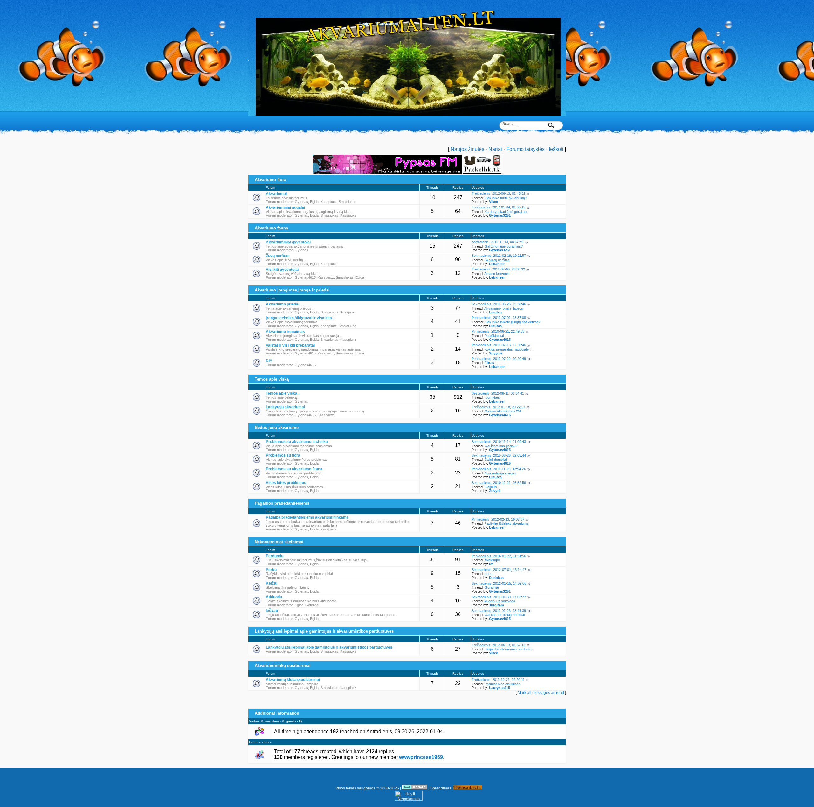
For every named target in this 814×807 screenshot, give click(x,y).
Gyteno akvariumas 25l (503, 411)
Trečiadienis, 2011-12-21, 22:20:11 (498, 680)
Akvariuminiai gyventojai (288, 242)
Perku (271, 569)
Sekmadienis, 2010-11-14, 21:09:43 (499, 442)
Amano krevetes (497, 274)
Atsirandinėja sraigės (500, 473)
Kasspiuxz (329, 202)
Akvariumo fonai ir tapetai (503, 308)
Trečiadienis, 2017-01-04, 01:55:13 (498, 207)
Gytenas (301, 202)
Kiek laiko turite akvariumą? (506, 198)
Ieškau (272, 610)
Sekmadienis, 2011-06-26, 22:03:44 (499, 455)
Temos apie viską (272, 379)
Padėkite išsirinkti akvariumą (506, 523)
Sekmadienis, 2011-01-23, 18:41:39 (499, 611)
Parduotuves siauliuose (503, 684)
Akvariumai (276, 194)
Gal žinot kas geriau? (501, 446)
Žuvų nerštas (278, 256)
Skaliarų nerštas (497, 260)
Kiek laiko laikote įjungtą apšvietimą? (512, 322)
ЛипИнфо (492, 560)
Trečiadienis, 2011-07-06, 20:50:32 (498, 269)
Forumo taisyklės (525, 149)
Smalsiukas (347, 202)
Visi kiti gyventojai (282, 269)
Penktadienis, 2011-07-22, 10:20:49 (499, 359)
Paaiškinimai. (495, 336)
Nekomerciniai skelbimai (279, 541)
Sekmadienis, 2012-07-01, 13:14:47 (499, 570)
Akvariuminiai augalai (285, 207)
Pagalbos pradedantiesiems (282, 503)
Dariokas (496, 577)
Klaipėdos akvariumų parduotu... (509, 649)
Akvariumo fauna (271, 228)
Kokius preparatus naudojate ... (509, 349)
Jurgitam (496, 605)
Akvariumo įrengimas (285, 331)
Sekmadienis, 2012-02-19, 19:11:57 (499, 255)
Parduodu (274, 556)
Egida (314, 202)
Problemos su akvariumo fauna (294, 469)
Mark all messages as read (541, 693)
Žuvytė (494, 491)
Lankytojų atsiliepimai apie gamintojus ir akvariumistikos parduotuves (324, 631)
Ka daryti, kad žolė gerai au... (507, 212)
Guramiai (492, 587)
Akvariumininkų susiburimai (283, 665)
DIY (269, 361)
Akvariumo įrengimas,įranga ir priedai (292, 290)
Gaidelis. (491, 487)
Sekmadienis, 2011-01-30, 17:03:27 (499, 597)
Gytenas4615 (305, 277)
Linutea (495, 312)
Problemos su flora (283, 455)
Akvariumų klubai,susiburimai (293, 679)
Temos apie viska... (283, 393)
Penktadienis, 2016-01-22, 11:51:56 (499, 556)
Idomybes (492, 397)
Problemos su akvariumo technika (297, 441)
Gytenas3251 (500, 215)
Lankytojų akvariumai (285, 407)
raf (491, 564)
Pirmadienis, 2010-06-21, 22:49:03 (498, 331)
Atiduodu (274, 597)
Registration (387, 23)
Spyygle (495, 353)
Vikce (493, 202)
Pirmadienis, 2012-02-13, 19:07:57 (498, 519)
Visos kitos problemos (286, 483)
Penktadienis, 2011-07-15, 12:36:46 (499, 345)
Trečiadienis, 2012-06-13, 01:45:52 (498, 193)
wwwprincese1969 (421, 757)
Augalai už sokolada (499, 601)
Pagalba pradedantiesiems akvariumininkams (307, 517)
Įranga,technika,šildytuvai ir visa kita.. (300, 318)
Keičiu (271, 583)
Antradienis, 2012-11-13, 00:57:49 (497, 242)
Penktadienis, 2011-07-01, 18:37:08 (499, 317)
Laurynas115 (499, 688)
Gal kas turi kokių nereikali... (506, 615)
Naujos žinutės (467, 149)
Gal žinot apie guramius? (504, 246)
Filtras (489, 363)
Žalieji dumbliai (496, 459)
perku (489, 574)
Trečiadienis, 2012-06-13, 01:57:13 (498, 645)
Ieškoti (556, 149)
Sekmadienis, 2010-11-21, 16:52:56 (499, 483)
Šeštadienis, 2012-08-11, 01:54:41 (498, 393)
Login (364, 23)
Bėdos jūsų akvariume (277, 427)
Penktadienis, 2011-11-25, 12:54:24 (499, 469)
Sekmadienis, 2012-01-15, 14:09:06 (499, 583)
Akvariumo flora (270, 179)
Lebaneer (497, 264)
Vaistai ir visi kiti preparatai (290, 345)
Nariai (495, 149)
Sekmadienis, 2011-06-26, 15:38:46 (499, 304)
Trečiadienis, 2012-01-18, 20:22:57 (498, 407)
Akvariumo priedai (282, 304)
